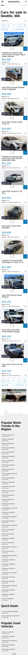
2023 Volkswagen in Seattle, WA (9, 509)
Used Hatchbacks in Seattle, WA (9, 641)
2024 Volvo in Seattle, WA (8, 543)
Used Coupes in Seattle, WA (8, 650)
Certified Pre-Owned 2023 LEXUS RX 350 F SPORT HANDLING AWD (12, 158)
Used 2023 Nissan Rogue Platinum (12, 296)
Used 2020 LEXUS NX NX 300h (12, 365)
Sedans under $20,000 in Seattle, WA (10, 616)
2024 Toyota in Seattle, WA (8, 448)
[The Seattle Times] (14, 2)
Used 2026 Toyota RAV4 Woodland (11, 227)
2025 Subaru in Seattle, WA (8, 483)
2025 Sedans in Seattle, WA (8, 487)
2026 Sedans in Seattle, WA (8, 539)
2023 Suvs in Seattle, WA (8, 444)
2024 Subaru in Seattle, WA (8, 504)
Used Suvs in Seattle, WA (8, 632)
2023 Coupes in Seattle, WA (8, 590)
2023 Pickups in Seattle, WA (8, 565)
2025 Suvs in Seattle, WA (8, 435)
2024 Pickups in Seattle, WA (8, 521)
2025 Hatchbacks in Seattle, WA (9, 547)
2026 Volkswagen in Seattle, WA (9, 586)
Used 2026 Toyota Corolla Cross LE (12, 123)
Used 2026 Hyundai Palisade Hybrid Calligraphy (13, 88)
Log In (20, 5)
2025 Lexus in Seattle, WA (8, 496)
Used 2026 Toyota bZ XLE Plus (12, 192)
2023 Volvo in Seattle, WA (8, 534)
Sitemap (14, 653)
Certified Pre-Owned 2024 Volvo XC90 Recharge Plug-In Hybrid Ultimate (13, 54)
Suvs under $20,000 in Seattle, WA (10, 612)
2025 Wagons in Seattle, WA (8, 569)
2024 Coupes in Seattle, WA (8, 577)
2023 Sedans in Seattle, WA (8, 513)
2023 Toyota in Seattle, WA (8, 491)
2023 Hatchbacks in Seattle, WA (9, 517)
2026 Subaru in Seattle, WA (8, 595)
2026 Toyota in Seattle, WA (8, 465)
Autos (2, 5)
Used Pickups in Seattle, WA (8, 645)
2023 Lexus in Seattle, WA (8, 478)
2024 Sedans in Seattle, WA (8, 457)
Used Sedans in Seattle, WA (8, 637)
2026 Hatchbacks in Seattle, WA (9, 573)
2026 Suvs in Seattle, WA (8, 461)
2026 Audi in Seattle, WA (7, 599)
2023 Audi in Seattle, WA (7, 500)
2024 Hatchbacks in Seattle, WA (9, 556)
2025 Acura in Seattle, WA (8, 530)
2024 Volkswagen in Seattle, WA (9, 526)
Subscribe (25, 5)
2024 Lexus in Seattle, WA (8, 470)
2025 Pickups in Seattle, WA (8, 560)
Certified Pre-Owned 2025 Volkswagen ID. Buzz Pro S (13, 261)
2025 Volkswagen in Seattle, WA (9, 474)
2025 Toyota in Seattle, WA (8, 453)
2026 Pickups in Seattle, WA (8, 582)
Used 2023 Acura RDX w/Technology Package (11, 330)
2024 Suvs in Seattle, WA (8, 440)
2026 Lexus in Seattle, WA (8, 552)
